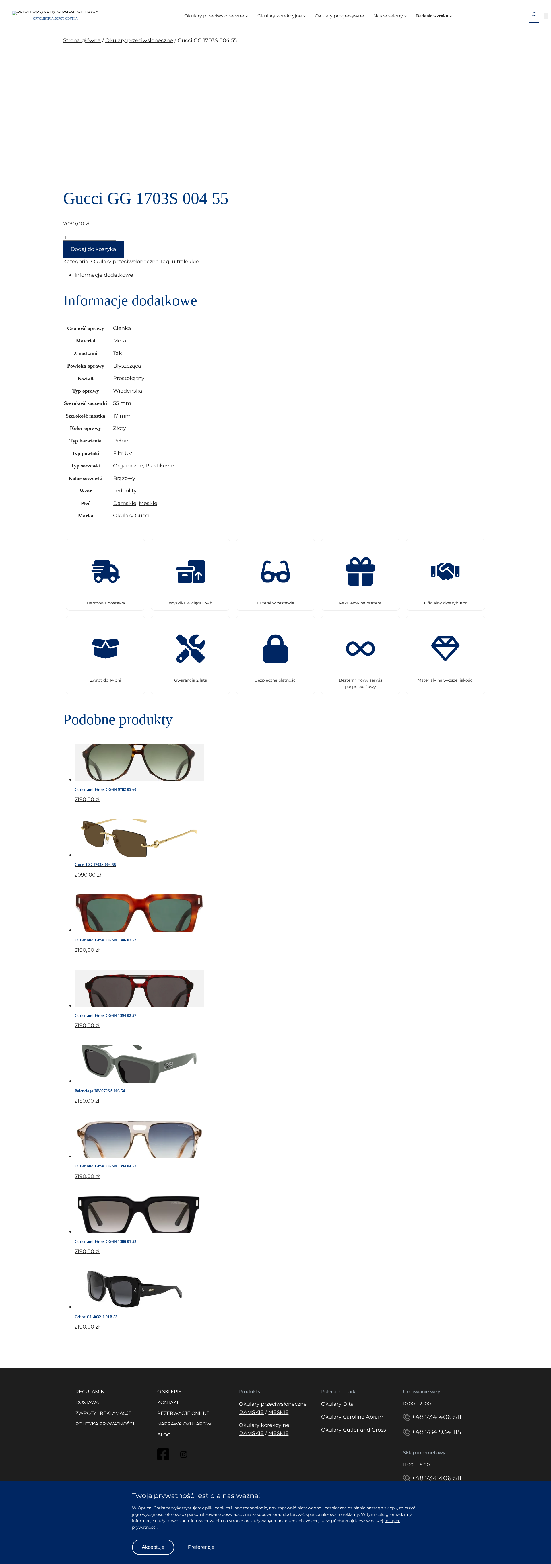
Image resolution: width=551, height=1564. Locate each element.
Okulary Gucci (131, 515)
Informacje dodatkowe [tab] (104, 275)
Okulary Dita (337, 1404)
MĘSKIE (278, 1412)
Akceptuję (153, 1547)
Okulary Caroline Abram (352, 1417)
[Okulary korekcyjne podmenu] (304, 16)
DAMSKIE (251, 1412)
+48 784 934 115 (436, 1432)
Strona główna (82, 40)
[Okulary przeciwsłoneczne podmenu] (246, 16)
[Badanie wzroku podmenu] (450, 16)
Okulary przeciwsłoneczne (139, 40)
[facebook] (163, 1459)
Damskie (124, 503)
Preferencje (201, 1547)
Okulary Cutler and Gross (353, 1430)
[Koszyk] (546, 16)
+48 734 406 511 (436, 1417)
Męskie (148, 503)
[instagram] (184, 1456)
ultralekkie (185, 261)
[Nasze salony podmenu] (405, 16)
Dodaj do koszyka (93, 249)
